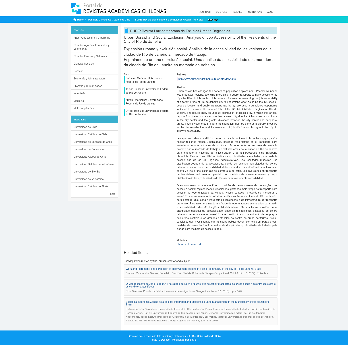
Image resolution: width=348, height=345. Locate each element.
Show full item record (189, 244)
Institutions (255, 11)
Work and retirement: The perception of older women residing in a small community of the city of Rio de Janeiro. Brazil (193, 268)
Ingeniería (79, 93)
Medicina (79, 100)
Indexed (237, 11)
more (112, 194)
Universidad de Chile (85, 127)
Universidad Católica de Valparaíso (94, 164)
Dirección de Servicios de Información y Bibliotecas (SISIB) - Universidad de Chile (174, 336)
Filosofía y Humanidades (88, 86)
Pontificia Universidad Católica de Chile (109, 19)
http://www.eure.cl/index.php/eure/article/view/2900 (207, 79)
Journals (205, 11)
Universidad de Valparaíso (89, 179)
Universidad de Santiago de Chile (93, 141)
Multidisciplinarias (84, 108)
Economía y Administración (89, 78)
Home (80, 19)
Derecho (78, 71)
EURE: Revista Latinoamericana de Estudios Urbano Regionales (169, 19)
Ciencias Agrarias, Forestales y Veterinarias (91, 46)
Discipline (221, 11)
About (271, 11)
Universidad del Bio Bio (87, 171)
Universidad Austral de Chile (90, 156)
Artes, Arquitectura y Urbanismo (92, 37)
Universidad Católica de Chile (90, 134)
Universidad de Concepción (89, 149)
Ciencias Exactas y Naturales (90, 56)
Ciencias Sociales (84, 63)
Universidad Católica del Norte (91, 186)
